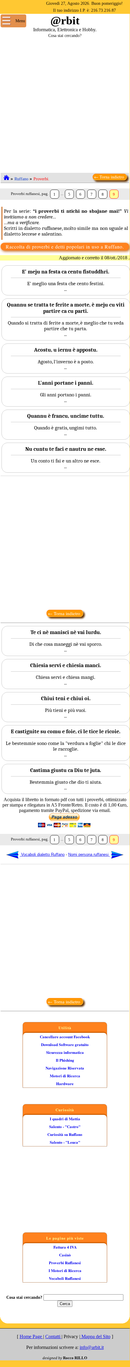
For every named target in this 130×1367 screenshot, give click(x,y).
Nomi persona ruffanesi (89, 854)
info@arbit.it (92, 1347)
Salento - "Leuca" (65, 1142)
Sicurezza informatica (65, 1052)
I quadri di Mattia (65, 1118)
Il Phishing (65, 1060)
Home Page (31, 1336)
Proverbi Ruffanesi (65, 1262)
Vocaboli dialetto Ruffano (42, 854)
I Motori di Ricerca (65, 1270)
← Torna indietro (109, 177)
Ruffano (21, 179)
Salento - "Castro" (65, 1126)
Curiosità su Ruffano (64, 1134)
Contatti (53, 1336)
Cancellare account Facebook (65, 1036)
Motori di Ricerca (65, 1076)
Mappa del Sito (95, 1336)
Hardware (65, 1083)
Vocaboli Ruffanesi (65, 1278)
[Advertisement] (65, 102)
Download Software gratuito (65, 1044)
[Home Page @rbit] (6, 177)
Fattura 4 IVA (65, 1247)
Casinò (65, 1255)
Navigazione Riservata (65, 1068)
